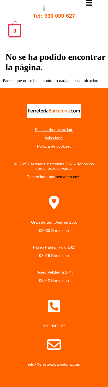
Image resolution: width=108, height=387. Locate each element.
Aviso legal (54, 138)
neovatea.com (69, 176)
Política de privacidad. (54, 129)
